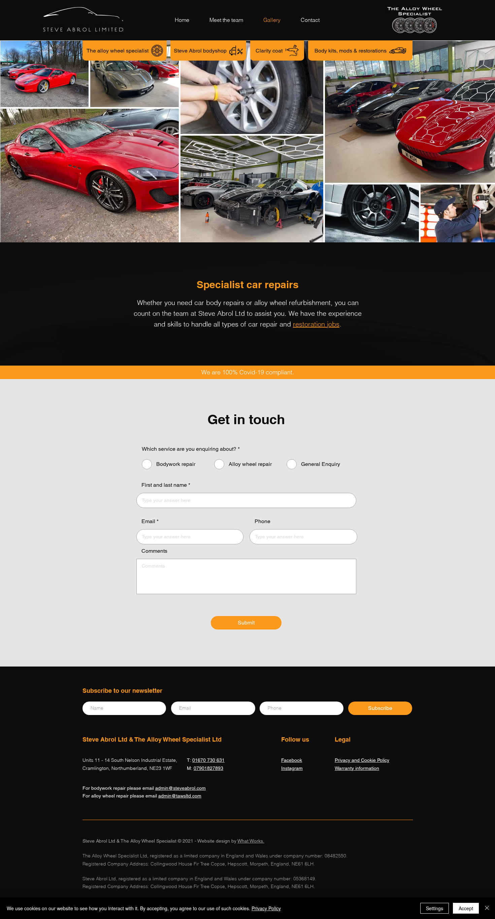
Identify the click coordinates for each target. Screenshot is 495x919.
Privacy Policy (266, 908)
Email (148, 521)
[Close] (487, 908)
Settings (434, 908)
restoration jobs (316, 324)
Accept (466, 908)
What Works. (250, 841)
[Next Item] (483, 141)
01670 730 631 (208, 760)
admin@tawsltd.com (179, 795)
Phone (262, 521)
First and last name (164, 485)
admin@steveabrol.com (180, 788)
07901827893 (208, 768)
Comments (154, 551)
